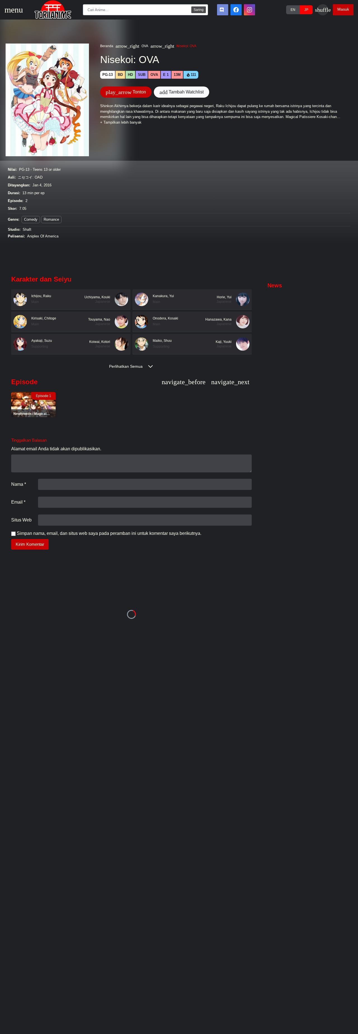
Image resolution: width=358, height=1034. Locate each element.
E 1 (166, 75)
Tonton (126, 92)
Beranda (106, 46)
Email (18, 502)
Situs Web (21, 520)
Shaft (27, 229)
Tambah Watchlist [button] (181, 92)
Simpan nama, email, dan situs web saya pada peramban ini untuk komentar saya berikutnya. (109, 533)
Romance (51, 219)
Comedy (30, 219)
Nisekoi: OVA (186, 46)
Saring (199, 10)
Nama (18, 484)
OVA (145, 46)
